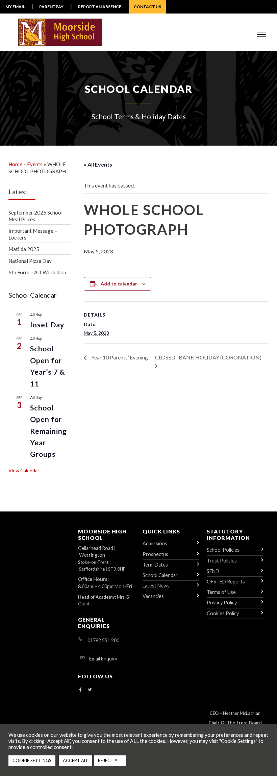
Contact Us (147, 6)
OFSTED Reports (226, 581)
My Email (15, 6)
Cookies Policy (223, 613)
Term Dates (155, 565)
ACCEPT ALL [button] (75, 760)
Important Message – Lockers (32, 234)
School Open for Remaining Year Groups (48, 431)
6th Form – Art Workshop (37, 272)
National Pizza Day (30, 261)
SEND (213, 571)
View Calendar (23, 470)
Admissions (155, 543)
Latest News (156, 586)
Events (35, 164)
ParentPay (51, 6)
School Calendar (160, 575)
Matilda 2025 (23, 249)
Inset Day (47, 324)
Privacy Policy (222, 602)
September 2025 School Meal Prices (35, 215)
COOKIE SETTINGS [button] (31, 760)
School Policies (223, 550)
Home (15, 164)
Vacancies (153, 596)
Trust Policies (222, 561)
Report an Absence (99, 6)
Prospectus (155, 554)
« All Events (98, 164)
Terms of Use (221, 592)
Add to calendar (119, 283)
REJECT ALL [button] (110, 760)
